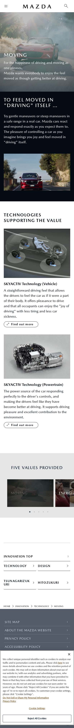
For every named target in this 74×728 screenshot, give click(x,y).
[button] (29, 511)
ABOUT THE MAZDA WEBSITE (28, 630)
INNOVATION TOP (18, 556)
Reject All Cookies (37, 718)
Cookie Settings (37, 708)
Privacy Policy (9, 701)
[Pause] (65, 185)
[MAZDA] (37, 7)
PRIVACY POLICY (18, 638)
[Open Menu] (6, 6)
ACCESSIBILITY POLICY (23, 647)
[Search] (66, 6)
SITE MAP (12, 622)
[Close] (69, 654)
